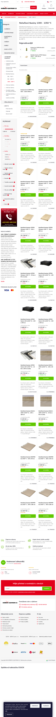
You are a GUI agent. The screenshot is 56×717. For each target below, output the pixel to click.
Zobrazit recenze (17, 563)
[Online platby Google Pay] (41, 643)
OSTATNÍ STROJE (8, 33)
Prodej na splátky (24, 621)
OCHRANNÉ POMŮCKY (8, 57)
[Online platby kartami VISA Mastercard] (32, 643)
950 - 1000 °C (10, 79)
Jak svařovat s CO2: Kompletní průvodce (8, 260)
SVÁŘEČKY (7, 29)
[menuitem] (4, 13)
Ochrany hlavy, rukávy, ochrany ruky (11, 68)
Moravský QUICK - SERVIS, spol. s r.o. (29, 636)
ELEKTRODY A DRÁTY (8, 37)
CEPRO (7, 154)
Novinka (7, 144)
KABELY (6, 45)
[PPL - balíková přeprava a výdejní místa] (23, 652)
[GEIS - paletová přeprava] (41, 652)
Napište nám (41, 623)
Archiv (2, 281)
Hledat (33, 7)
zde (6, 711)
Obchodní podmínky (7, 626)
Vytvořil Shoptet (51, 660)
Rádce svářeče (5, 617)
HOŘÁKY (6, 41)
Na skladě (8, 139)
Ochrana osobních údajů (7, 628)
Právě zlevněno (9, 108)
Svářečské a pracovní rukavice (11, 64)
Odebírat (46, 588)
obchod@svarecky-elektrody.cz (28, 604)
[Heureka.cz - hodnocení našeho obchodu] (6, 643)
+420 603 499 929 (42, 604)
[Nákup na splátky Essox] (15, 652)
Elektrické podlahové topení (45, 636)
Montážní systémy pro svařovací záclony (11, 91)
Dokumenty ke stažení (7, 630)
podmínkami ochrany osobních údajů (26, 592)
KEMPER (7, 159)
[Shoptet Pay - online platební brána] (23, 643)
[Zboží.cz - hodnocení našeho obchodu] (15, 643)
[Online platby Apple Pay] (50, 643)
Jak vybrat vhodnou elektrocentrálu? (8, 235)
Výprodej (8, 111)
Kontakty (40, 621)
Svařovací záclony (10, 87)
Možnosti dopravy (24, 617)
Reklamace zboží (6, 621)
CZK (51, 1)
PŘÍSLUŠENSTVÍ (8, 102)
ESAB (7, 157)
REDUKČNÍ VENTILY (9, 53)
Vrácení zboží (5, 623)
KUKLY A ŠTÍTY (8, 49)
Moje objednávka (5, 1)
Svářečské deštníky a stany (10, 94)
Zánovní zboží (9, 114)
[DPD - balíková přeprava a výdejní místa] (32, 652)
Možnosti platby (24, 619)
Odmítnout (35, 706)
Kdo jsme (40, 617)
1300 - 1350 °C (10, 81)
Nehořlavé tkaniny (10, 74)
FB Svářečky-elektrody (26, 607)
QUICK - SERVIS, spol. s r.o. (12, 636)
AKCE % (6, 106)
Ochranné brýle (9, 71)
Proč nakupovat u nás (43, 619)
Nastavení (9, 714)
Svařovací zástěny (10, 85)
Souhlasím (46, 706)
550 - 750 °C (10, 76)
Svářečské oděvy (10, 61)
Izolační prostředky (10, 98)
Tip (6, 146)
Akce (6, 141)
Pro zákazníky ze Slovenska (8, 619)
